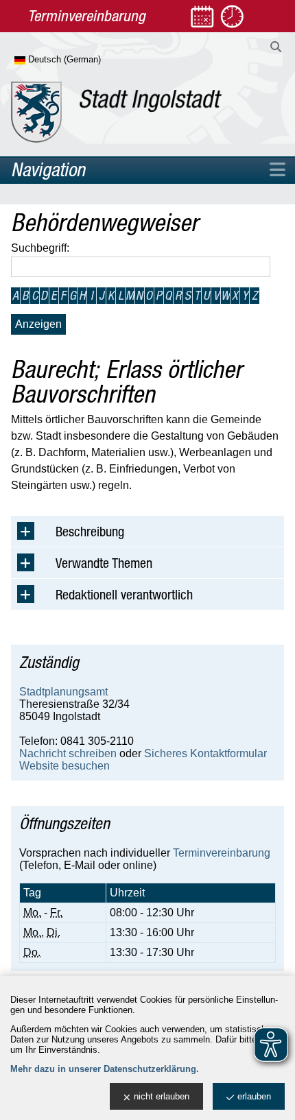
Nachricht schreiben (68, 753)
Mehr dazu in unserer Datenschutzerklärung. (104, 1069)
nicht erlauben (161, 1096)
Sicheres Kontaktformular (205, 753)
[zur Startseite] (116, 112)
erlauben (254, 1096)
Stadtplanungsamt (63, 692)
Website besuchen (64, 766)
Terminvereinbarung (221, 853)
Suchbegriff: (40, 248)
